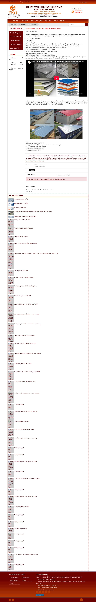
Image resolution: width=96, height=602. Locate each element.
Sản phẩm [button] (25, 21)
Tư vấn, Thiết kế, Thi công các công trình (24, 429)
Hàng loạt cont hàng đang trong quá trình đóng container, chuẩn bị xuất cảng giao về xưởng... (36, 253)
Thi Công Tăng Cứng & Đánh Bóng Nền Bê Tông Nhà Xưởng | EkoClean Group (33, 211)
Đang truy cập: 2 (40, 595)
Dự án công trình (16, 195)
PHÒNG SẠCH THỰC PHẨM (21, 199)
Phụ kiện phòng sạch (15, 33)
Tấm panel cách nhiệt (15, 36)
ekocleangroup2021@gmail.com (26, 2)
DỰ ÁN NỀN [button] (48, 21)
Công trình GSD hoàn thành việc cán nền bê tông (26, 304)
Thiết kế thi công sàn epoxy (20, 528)
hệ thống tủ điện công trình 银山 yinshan (23, 277)
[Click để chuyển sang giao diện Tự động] (10, 600)
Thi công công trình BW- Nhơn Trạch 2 (23, 363)
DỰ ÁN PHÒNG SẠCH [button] (36, 21)
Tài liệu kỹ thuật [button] (59, 21)
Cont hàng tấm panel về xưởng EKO (22, 296)
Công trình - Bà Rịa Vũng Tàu (21, 236)
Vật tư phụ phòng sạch (15, 44)
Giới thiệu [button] (16, 21)
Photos (11, 583)
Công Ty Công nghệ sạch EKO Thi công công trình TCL (27, 372)
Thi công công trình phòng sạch (21, 421)
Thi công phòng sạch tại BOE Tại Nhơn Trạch (24, 381)
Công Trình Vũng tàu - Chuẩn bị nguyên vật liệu (25, 243)
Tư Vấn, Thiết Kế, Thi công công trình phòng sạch (26, 554)
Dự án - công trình (14, 48)
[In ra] (83, 31)
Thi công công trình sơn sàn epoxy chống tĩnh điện (26, 411)
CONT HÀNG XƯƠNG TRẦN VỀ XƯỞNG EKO (25, 343)
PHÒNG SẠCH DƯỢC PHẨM (21, 203)
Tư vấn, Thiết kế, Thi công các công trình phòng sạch (26, 393)
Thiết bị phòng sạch (15, 40)
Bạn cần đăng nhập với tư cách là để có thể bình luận (46, 179)
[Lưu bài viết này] (86, 31)
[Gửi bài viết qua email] (81, 31)
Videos (24, 580)
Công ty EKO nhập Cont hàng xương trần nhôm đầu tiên (27, 353)
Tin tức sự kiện (25, 577)
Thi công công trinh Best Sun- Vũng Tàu (23, 228)
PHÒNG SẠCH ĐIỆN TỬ (20, 208)
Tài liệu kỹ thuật (14, 580)
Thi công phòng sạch (19, 404)
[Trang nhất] (10, 21)
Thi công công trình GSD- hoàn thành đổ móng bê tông (27, 324)
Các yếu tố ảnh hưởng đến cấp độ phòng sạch (25, 216)
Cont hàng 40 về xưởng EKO (21, 270)
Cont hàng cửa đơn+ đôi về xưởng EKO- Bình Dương (26, 314)
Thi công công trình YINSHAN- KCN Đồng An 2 (25, 286)
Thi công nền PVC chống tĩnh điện (22, 219)
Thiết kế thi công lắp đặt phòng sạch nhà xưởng (25, 438)
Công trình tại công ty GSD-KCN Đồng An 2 (24, 335)
